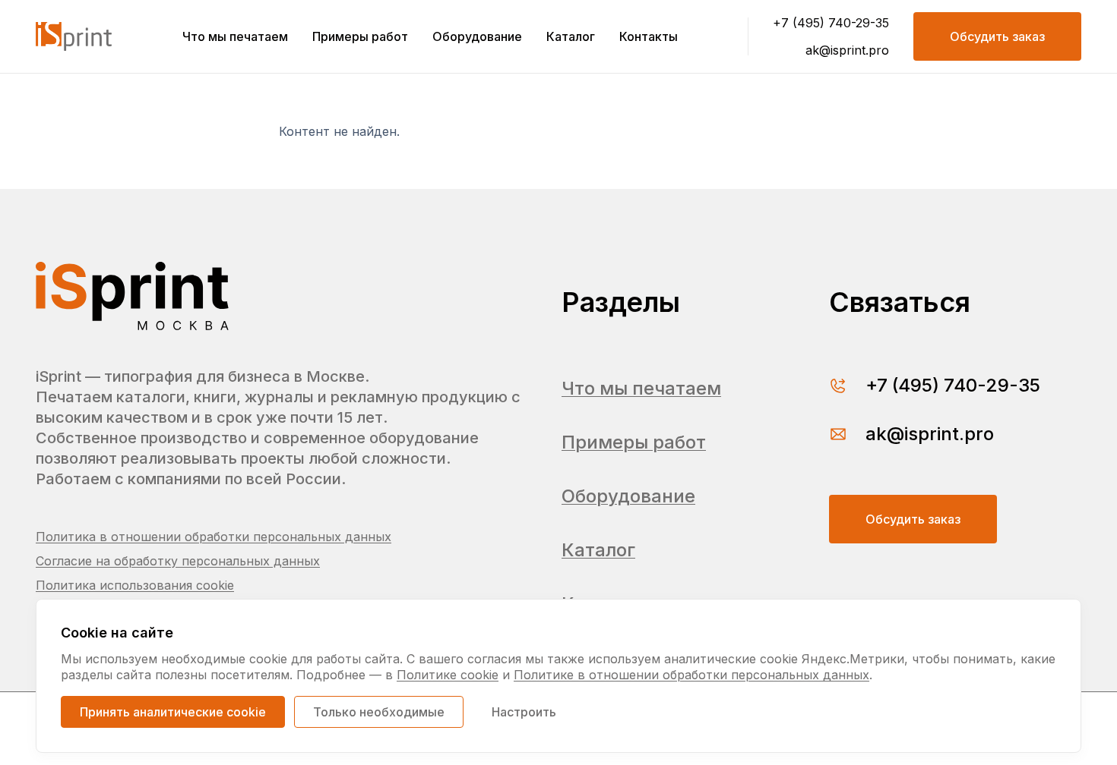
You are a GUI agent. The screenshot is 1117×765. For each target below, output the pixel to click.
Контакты (648, 36)
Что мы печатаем (235, 36)
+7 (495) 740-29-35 (831, 22)
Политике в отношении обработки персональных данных (691, 674)
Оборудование (477, 36)
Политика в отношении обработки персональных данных (213, 536)
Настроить (524, 711)
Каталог (570, 36)
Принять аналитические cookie (173, 711)
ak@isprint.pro (847, 50)
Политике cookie (447, 674)
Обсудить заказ (997, 36)
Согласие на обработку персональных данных (178, 560)
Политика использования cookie (135, 585)
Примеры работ (360, 36)
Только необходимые (379, 711)
